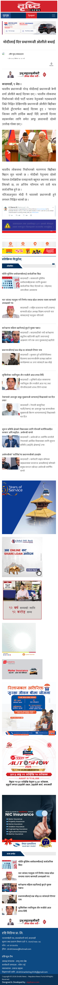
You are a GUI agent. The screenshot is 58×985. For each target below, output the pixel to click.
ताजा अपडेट (11, 853)
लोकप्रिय (10, 266)
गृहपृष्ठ (6, 15)
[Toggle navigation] (53, 15)
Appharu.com (33, 982)
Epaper (31, 15)
